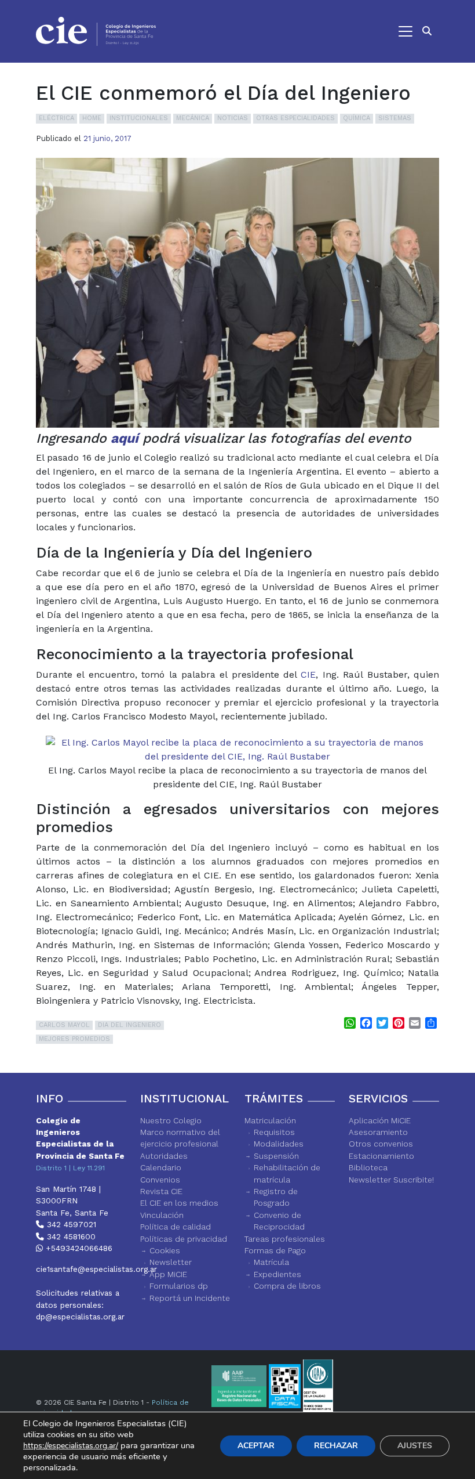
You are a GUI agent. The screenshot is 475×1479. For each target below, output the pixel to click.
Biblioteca (368, 1167)
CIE (308, 674)
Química (356, 118)
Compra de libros (287, 1285)
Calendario (160, 1167)
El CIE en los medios (179, 1202)
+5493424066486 (77, 1248)
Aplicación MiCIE (380, 1120)
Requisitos (274, 1132)
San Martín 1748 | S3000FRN (68, 1194)
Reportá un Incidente (189, 1298)
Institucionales (138, 118)
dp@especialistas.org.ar (80, 1316)
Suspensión (276, 1155)
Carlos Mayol (64, 1025)
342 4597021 (70, 1224)
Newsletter (170, 1262)
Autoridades (164, 1155)
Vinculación (162, 1215)
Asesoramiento (378, 1132)
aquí (124, 438)
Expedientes (277, 1274)
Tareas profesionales (284, 1238)
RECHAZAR (336, 1445)
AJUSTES (414, 1445)
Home (91, 118)
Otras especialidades (295, 118)
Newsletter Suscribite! (391, 1179)
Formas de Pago (275, 1250)
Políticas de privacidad (183, 1238)
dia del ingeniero (129, 1025)
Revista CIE (161, 1191)
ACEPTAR (256, 1445)
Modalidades (279, 1143)
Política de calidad (175, 1226)
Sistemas (394, 118)
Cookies (164, 1250)
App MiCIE (168, 1274)
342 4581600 (70, 1236)
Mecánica (192, 118)
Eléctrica (56, 118)
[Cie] (96, 31)
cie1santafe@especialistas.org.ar (81, 1269)
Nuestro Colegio (171, 1120)
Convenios (160, 1179)
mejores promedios (74, 1039)
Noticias (232, 118)
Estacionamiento (381, 1155)
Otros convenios (381, 1143)
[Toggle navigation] (290, 31)
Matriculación (270, 1120)
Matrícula (271, 1262)
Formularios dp (178, 1285)
